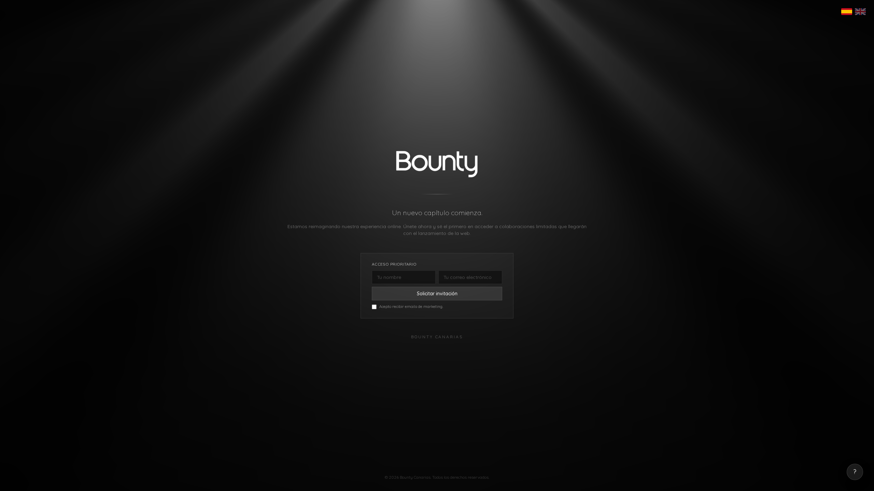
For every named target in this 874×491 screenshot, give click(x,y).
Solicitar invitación (437, 294)
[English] (860, 11)
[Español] (846, 11)
